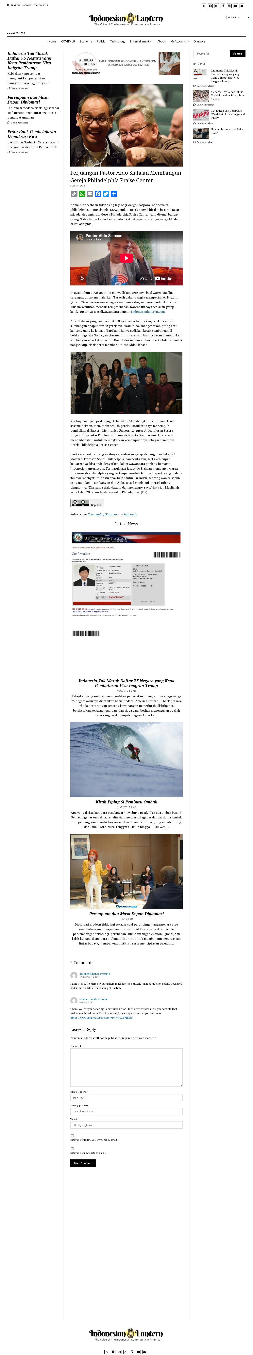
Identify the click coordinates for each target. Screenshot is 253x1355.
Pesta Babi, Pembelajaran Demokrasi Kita (32, 134)
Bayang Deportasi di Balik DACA (227, 131)
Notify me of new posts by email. (88, 1152)
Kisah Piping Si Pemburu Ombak (126, 801)
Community (95, 514)
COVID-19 (68, 41)
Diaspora (199, 41)
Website (74, 1119)
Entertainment (139, 41)
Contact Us (41, 5)
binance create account (93, 999)
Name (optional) (79, 1091)
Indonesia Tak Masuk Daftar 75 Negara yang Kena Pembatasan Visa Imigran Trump (29, 60)
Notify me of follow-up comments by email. (94, 1139)
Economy (86, 41)
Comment (75, 1045)
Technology (117, 41)
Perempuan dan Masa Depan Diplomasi (28, 99)
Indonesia (130, 514)
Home (52, 41)
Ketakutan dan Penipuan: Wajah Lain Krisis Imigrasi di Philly (228, 114)
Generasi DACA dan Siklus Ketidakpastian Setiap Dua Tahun (227, 95)
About (27, 5)
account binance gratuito (94, 974)
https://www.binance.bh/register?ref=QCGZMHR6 (101, 1017)
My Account (178, 41)
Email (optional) (79, 1105)
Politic (101, 41)
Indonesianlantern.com (148, 311)
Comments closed (19, 88)
